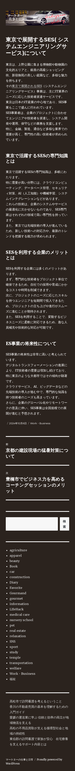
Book (14, 566)
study (14, 652)
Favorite (16, 588)
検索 (64, 524)
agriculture (18, 550)
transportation (21, 663)
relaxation (18, 636)
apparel (16, 555)
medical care (20, 614)
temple (15, 657)
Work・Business (40, 423)
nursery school (21, 620)
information (19, 604)
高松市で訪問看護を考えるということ (36, 701)
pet (12, 625)
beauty (15, 561)
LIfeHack (17, 609)
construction (20, 577)
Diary (14, 582)
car (12, 572)
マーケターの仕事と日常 (19, 759)
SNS (12, 641)
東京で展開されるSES (27, 86)
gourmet (16, 598)
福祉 (13, 679)
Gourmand (18, 593)
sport (14, 647)
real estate (18, 631)
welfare (15, 668)
